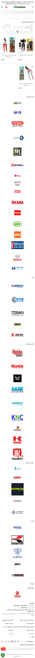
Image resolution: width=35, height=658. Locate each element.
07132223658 (24, 608)
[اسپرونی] (17, 124)
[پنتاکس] (17, 300)
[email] (8, 642)
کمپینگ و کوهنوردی (7, 620)
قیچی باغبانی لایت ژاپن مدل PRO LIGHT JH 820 (26, 84)
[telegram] (18, 642)
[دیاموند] (17, 324)
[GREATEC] (17, 184)
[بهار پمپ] (17, 268)
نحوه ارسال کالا (30, 623)
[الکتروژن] (17, 138)
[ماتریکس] (17, 528)
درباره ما (11, 634)
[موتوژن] (17, 553)
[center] (32, 12)
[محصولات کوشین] (17, 540)
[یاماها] (17, 594)
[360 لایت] (17, 103)
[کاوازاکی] (17, 440)
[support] (12, 642)
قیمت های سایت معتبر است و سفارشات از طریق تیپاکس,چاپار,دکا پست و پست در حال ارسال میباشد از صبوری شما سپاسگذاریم (17, 3)
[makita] (17, 213)
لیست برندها (30, 97)
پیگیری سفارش (30, 630)
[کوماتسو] (17, 489)
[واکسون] (17, 575)
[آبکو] (17, 112)
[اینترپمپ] (17, 151)
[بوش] (17, 257)
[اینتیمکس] (17, 165)
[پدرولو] (17, 286)
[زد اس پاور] (17, 378)
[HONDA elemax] (17, 192)
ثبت (3, 649)
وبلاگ (32, 637)
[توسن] (17, 314)
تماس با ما (31, 634)
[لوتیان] (17, 512)
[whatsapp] (5, 642)
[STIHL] (17, 235)
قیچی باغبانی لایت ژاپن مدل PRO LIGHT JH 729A (9, 56)
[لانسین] (17, 501)
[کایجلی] (17, 454)
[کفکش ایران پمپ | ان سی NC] (17, 469)
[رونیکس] (17, 367)
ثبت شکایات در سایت (8, 627)
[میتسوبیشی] (17, 564)
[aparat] (2, 642)
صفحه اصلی (30, 18)
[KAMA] (17, 202)
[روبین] (17, 353)
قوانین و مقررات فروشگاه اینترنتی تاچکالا (24, 627)
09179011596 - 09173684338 (20, 606)
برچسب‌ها (23, 18)
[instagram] (15, 642)
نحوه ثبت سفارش (9, 623)
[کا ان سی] (17, 417)
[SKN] (17, 224)
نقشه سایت (10, 630)
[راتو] (17, 335)
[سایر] (17, 390)
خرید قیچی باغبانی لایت (14, 18)
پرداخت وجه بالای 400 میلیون (27, 620)
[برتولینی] (17, 245)
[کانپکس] (17, 429)
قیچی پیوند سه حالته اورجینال (26, 55)
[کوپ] (17, 477)
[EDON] (17, 176)
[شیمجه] (17, 403)
